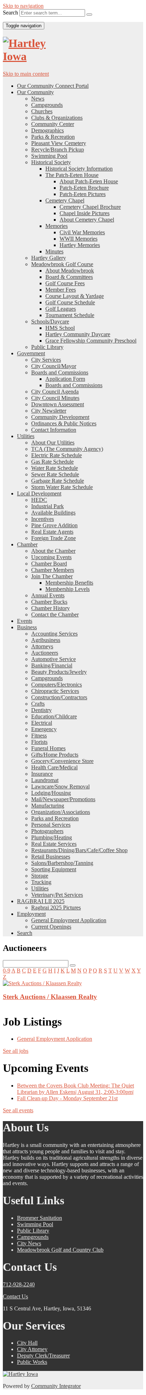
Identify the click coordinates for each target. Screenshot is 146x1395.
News (37, 99)
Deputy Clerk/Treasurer (43, 1356)
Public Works (32, 1362)
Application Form (65, 379)
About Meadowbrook (69, 271)
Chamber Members (52, 570)
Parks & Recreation (53, 137)
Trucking (41, 882)
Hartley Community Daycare (77, 334)
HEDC (39, 500)
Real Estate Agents (52, 532)
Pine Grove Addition (54, 525)
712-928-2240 (19, 1284)
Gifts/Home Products (54, 755)
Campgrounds (47, 105)
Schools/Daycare (50, 321)
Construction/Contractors (59, 697)
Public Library (47, 347)
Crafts (38, 704)
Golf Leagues (60, 309)
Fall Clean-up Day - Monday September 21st (67, 1098)
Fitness (39, 736)
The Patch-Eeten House (72, 175)
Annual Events (47, 595)
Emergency (44, 729)
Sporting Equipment (53, 869)
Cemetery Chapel (64, 200)
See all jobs (15, 1051)
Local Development (39, 493)
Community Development (60, 417)
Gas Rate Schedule (52, 462)
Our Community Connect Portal (53, 86)
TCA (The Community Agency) (67, 449)
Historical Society (51, 162)
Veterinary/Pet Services (57, 895)
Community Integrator (56, 1386)
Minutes (54, 251)
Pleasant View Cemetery (58, 143)
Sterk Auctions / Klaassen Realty (50, 996)
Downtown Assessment (57, 404)
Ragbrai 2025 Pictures (56, 908)
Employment (31, 914)
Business (27, 627)
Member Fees (60, 290)
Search (10, 13)
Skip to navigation (23, 6)
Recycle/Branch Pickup (57, 150)
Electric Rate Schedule (56, 455)
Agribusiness (45, 640)
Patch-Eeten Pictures (83, 194)
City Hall (27, 1343)
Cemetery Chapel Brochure (90, 207)
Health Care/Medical (54, 767)
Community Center (52, 124)
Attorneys (42, 646)
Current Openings (51, 927)
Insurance (42, 774)
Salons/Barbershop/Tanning (62, 863)
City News (29, 1243)
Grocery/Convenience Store (62, 761)
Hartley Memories (80, 245)
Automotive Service (53, 659)
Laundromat (44, 780)
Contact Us (15, 1296)
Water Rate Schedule (54, 468)
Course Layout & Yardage (74, 296)
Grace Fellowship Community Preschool (90, 341)
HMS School (60, 328)
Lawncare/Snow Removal (60, 786)
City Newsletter (48, 411)
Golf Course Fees (65, 283)
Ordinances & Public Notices (63, 423)
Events (24, 621)
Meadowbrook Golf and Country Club (60, 1250)
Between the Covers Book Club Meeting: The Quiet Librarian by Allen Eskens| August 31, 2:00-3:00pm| (75, 1089)
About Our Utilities (52, 443)
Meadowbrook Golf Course (62, 264)
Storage (39, 876)
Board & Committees (69, 277)
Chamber (27, 544)
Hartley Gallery (48, 258)
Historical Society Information (79, 169)
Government (31, 353)
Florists (39, 742)
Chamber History (50, 608)
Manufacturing (47, 806)
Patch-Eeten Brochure (84, 188)
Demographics (47, 130)
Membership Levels (67, 589)
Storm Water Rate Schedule (62, 487)
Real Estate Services (54, 844)
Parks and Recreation (55, 818)
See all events (18, 1110)
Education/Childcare (54, 716)
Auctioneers (44, 653)
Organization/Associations (60, 812)
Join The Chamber (52, 576)
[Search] (89, 14)
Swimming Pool (49, 156)
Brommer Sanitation (39, 1218)
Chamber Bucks (49, 602)
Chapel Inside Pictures (85, 213)
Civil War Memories (82, 232)
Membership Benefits (69, 583)
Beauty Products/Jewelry (59, 672)
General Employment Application (68, 920)
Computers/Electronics (56, 685)
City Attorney (32, 1349)
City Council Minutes (55, 398)
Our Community (35, 92)
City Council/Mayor (53, 366)
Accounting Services (54, 634)
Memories (56, 226)
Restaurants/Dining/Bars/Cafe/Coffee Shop (79, 850)
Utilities (25, 436)
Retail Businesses (50, 857)
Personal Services (51, 825)
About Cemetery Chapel (87, 220)
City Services (46, 360)
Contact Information (53, 430)
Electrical (41, 723)
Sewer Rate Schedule (55, 474)
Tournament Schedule (69, 315)
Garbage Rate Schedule (57, 481)
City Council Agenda (55, 392)
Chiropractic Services (55, 691)
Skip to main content (26, 74)
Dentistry (41, 710)
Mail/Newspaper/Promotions (63, 799)
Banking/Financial (51, 665)
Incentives (42, 519)
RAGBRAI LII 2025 (40, 901)
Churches (41, 111)
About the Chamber (53, 551)
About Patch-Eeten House (89, 181)
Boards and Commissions (59, 372)
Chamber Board (49, 564)
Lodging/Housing (51, 793)
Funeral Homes (48, 748)
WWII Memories (78, 239)
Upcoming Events (51, 557)
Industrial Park (47, 506)
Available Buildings (53, 513)
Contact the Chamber (55, 615)
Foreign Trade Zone (53, 538)
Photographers (47, 831)
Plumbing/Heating (51, 837)
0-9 (6, 971)
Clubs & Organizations (57, 118)
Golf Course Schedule (70, 302)
